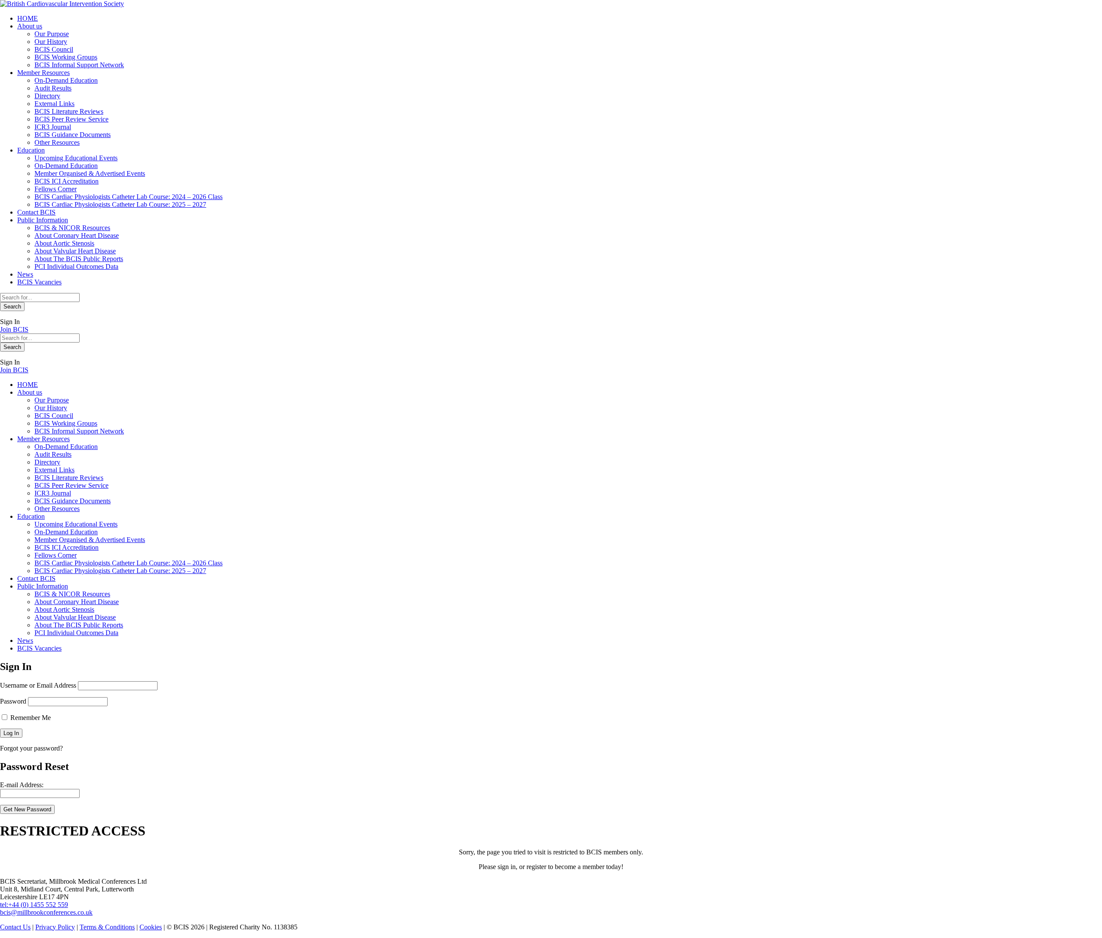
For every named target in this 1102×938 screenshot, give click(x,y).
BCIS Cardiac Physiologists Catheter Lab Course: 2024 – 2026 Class (128, 196)
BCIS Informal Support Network (79, 65)
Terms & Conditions (107, 927)
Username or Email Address (38, 685)
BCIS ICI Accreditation (66, 181)
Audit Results (52, 88)
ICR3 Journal (52, 127)
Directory (47, 96)
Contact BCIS (36, 212)
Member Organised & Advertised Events (89, 173)
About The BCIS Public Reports (78, 258)
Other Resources (57, 142)
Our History (50, 41)
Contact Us (15, 927)
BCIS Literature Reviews (68, 111)
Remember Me (30, 717)
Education (31, 150)
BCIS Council (53, 49)
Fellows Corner (55, 189)
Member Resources (43, 72)
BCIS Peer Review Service (71, 119)
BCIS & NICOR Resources (72, 227)
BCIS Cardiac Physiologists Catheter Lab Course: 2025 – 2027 (120, 204)
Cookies (150, 927)
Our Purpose (51, 33)
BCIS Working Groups (65, 57)
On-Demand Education (66, 80)
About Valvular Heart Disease (75, 251)
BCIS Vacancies (39, 282)
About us (29, 26)
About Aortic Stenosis (64, 243)
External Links (54, 103)
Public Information (42, 220)
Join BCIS (14, 329)
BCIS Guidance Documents (72, 134)
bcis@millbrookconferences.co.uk (46, 912)
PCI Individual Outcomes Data (76, 266)
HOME (27, 18)
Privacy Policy (55, 927)
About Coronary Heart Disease (76, 235)
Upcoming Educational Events (76, 158)
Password (13, 701)
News (25, 274)
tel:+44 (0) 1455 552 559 (34, 904)
